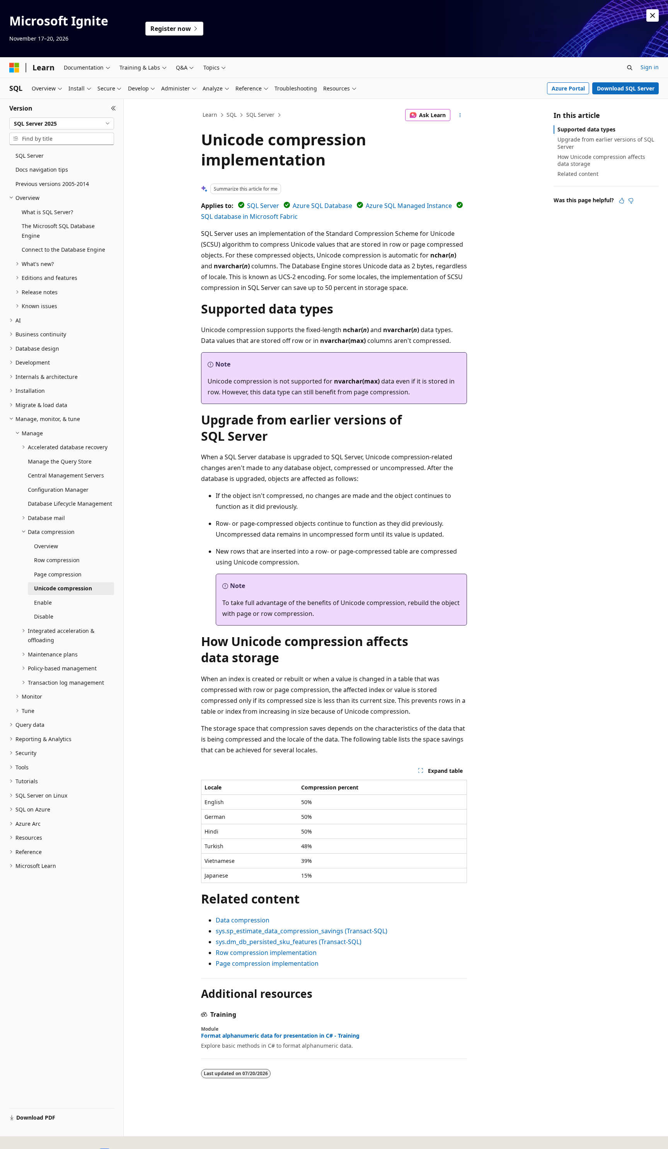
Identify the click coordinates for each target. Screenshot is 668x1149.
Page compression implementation (267, 963)
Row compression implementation (266, 952)
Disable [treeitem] (43, 616)
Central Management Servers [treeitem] (66, 475)
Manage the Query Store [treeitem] (60, 461)
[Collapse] (113, 108)
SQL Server (260, 114)
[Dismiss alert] (652, 15)
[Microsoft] (14, 68)
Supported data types (586, 129)
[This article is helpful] (621, 200)
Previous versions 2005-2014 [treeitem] (52, 184)
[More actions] (460, 115)
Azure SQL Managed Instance (409, 205)
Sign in (650, 67)
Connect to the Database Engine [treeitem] (63, 249)
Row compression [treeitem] (57, 560)
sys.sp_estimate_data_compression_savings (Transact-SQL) (301, 931)
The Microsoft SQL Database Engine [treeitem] (58, 230)
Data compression (242, 920)
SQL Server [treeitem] (29, 155)
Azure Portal (568, 88)
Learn (210, 114)
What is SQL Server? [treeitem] (47, 212)
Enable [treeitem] (43, 602)
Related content (577, 173)
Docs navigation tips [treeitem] (41, 169)
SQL (232, 114)
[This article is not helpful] (631, 200)
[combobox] (61, 124)
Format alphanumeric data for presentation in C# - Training (280, 1035)
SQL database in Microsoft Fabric (249, 216)
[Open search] (629, 68)
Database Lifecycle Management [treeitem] (70, 503)
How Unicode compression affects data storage (601, 160)
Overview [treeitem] (46, 546)
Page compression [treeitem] (58, 574)
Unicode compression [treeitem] (63, 588)
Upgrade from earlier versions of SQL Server (605, 143)
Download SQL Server (625, 88)
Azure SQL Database (322, 205)
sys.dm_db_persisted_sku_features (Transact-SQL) (288, 942)
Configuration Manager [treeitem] (58, 489)
